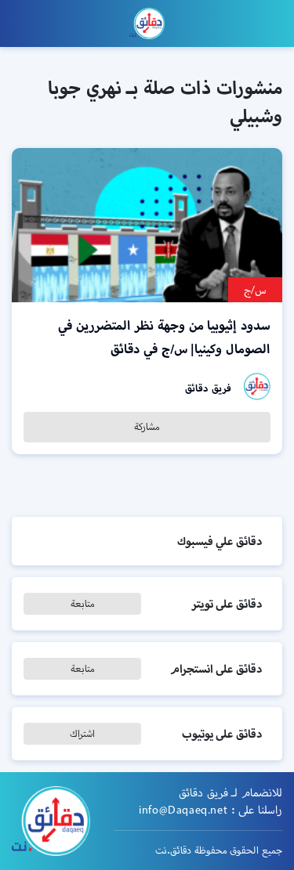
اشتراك (82, 733)
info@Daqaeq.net (183, 810)
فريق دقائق (208, 388)
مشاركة (147, 426)
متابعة (83, 603)
